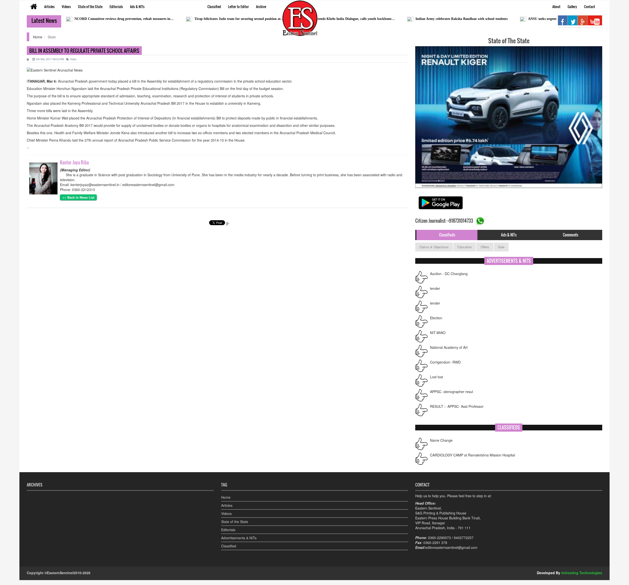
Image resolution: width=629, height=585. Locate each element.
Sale (501, 247)
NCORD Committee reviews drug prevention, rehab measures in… (99, 19)
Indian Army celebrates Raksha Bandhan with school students (436, 19)
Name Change (441, 440)
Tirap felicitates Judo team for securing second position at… (214, 19)
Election (436, 317)
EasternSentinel (60, 572)
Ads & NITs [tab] (508, 234)
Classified (214, 6)
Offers (485, 247)
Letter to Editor (238, 6)
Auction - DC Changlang (449, 273)
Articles (49, 6)
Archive (261, 6)
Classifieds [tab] (447, 234)
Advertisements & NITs (239, 537)
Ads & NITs (137, 6)
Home (37, 36)
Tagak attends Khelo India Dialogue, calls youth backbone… (324, 19)
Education (464, 247)
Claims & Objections (434, 247)
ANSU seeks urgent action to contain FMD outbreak (542, 19)
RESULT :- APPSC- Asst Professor (457, 406)
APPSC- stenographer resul (451, 391)
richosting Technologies (581, 572)
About (556, 6)
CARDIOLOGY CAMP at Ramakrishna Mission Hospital (472, 455)
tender (435, 288)
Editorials (116, 6)
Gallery (572, 6)
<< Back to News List (78, 197)
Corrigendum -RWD (445, 362)
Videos (66, 6)
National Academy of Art (449, 347)
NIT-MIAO (437, 332)
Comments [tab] (570, 234)
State (73, 59)
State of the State (90, 6)
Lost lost (436, 376)
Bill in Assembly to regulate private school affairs (84, 50)
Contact (589, 6)
